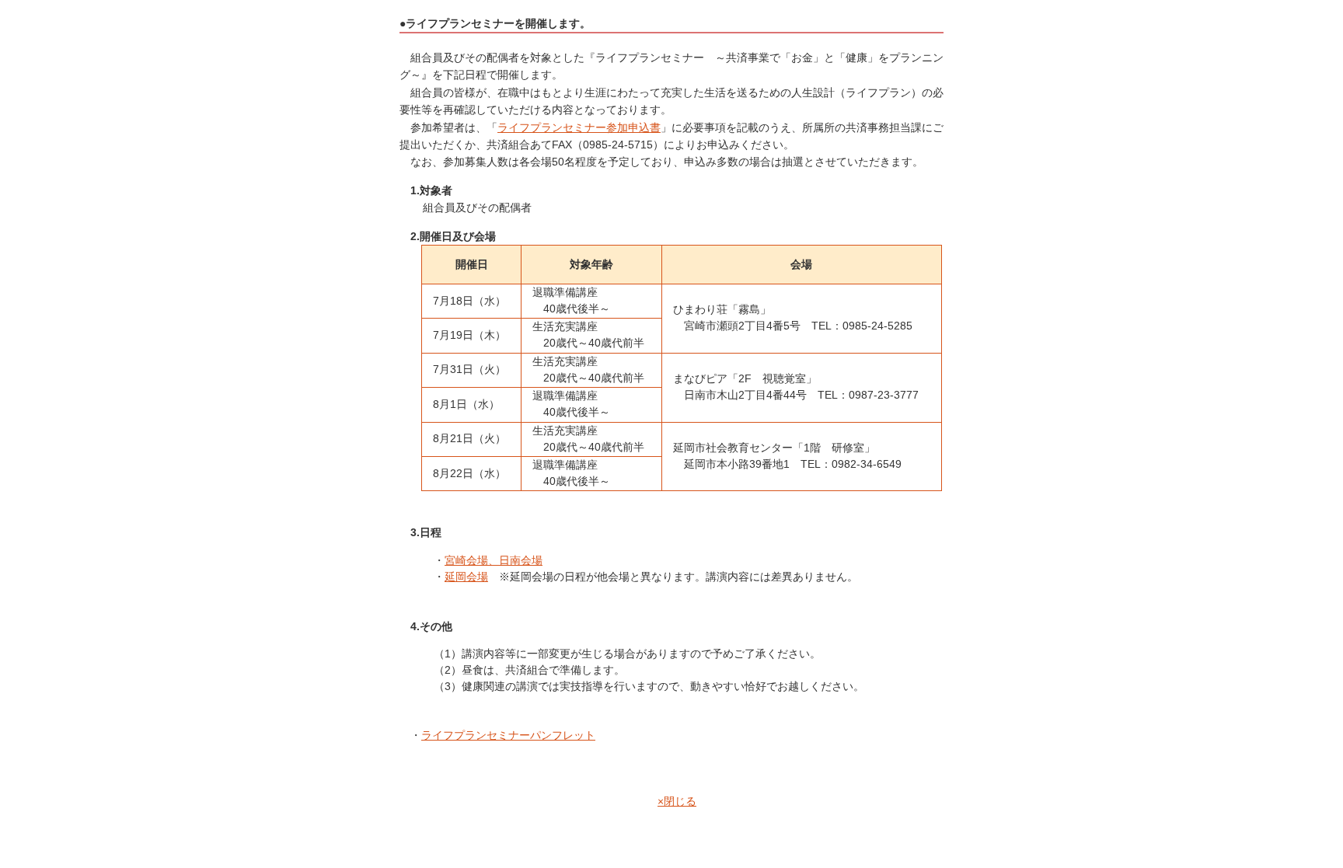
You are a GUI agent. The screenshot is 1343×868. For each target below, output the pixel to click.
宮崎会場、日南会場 (493, 560)
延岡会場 (466, 576)
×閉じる (677, 801)
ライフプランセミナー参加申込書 (579, 127)
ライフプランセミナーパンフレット (508, 735)
